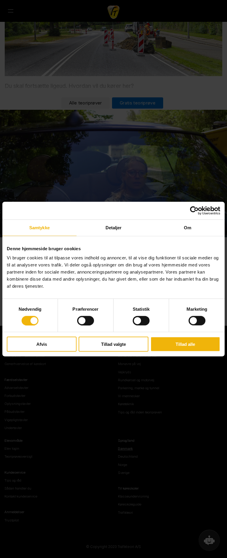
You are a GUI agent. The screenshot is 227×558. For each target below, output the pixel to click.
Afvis (41, 344)
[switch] (85, 320)
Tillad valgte (113, 344)
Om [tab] (187, 227)
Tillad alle (185, 344)
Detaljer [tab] (114, 227)
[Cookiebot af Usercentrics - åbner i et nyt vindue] (194, 210)
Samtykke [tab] (39, 227)
